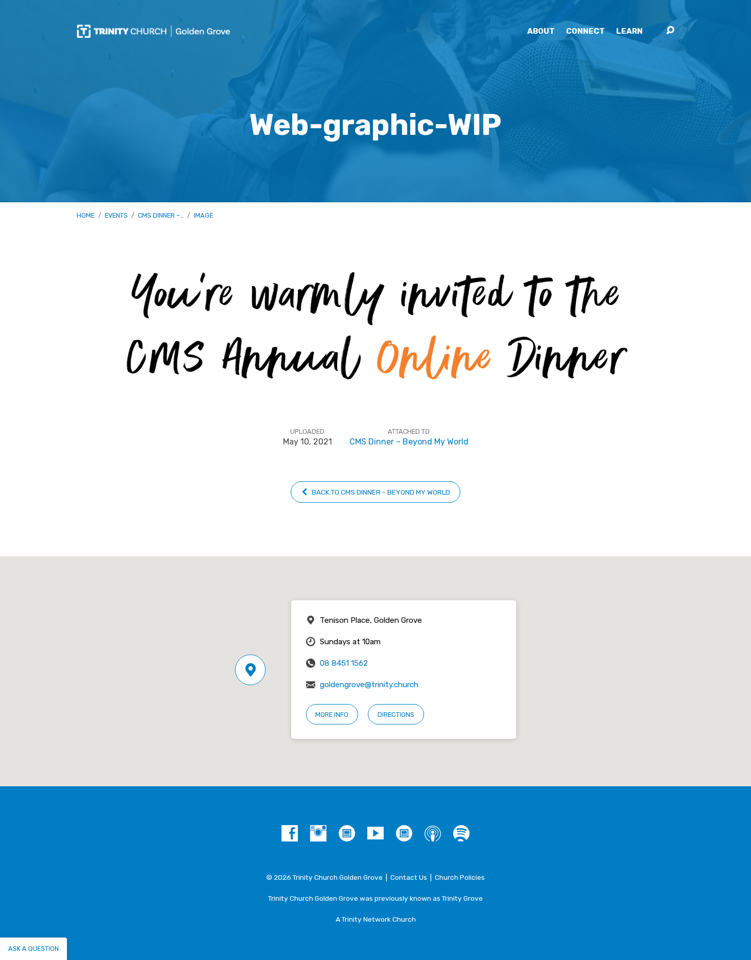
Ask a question (33, 948)
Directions (396, 714)
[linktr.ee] (404, 833)
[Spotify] (461, 833)
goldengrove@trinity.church (369, 684)
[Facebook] (289, 833)
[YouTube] (375, 833)
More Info (331, 714)
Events (116, 215)
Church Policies (460, 877)
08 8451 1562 (344, 663)
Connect (585, 31)
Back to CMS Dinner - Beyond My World (380, 492)
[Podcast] (433, 833)
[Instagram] (318, 833)
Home (86, 215)
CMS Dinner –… (160, 215)
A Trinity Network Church (376, 919)
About (541, 31)
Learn (629, 31)
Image (203, 215)
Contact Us (408, 877)
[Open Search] (670, 31)
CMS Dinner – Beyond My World (408, 442)
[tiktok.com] (347, 833)
